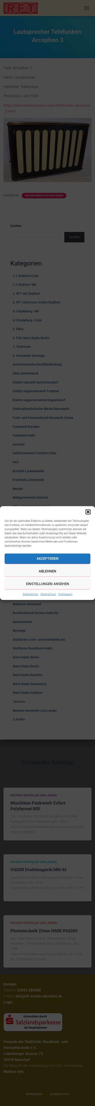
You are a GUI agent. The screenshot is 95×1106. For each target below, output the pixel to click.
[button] (88, 511)
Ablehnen (47, 571)
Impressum (65, 594)
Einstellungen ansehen (47, 584)
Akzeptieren (48, 559)
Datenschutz (30, 594)
